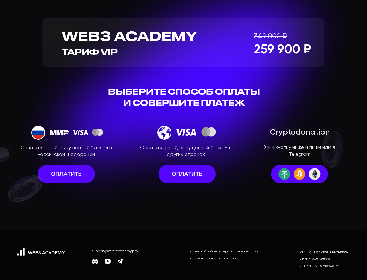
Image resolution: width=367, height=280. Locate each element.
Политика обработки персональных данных (222, 251)
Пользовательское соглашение (212, 258)
